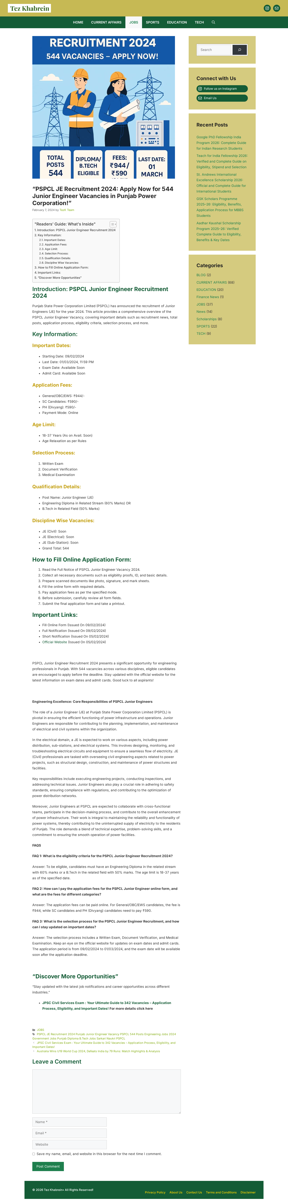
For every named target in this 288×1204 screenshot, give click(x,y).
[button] (213, 22)
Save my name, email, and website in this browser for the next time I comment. (99, 1154)
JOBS (133, 22)
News (201, 312)
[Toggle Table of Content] (111, 224)
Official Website (54, 642)
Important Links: (49, 272)
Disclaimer (248, 1192)
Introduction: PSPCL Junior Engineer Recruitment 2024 (76, 230)
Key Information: (50, 235)
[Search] (240, 50)
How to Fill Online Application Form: (63, 267)
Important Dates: (55, 240)
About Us (175, 1192)
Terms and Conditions (221, 1192)
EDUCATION (177, 22)
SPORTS (152, 22)
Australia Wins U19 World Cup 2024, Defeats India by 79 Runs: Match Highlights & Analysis (98, 1051)
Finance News (208, 297)
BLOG (201, 275)
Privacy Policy (155, 1192)
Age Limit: (51, 249)
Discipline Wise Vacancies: (62, 262)
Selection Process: (56, 253)
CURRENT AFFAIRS (106, 22)
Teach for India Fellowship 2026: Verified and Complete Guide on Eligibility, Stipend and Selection (222, 161)
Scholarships (207, 319)
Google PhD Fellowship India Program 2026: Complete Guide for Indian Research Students (221, 142)
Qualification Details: (58, 258)
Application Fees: (56, 244)
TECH (199, 22)
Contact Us (194, 1192)
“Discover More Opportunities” (60, 278)
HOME (78, 22)
